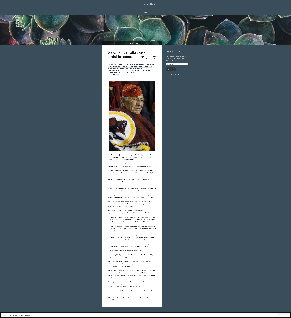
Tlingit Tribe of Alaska (123, 70)
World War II (127, 72)
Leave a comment (116, 74)
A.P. (126, 63)
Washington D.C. (136, 70)
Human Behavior (138, 64)
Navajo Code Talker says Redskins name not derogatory (132, 54)
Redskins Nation (140, 68)
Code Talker (121, 64)
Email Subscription (173, 51)
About (145, 12)
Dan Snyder (129, 64)
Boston (114, 64)
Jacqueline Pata (149, 64)
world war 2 (118, 72)
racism (127, 68)
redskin (132, 68)
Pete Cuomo (120, 68)
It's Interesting (145, 4)
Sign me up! (171, 69)
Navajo (136, 66)
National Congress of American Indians (120, 66)
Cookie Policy (29, 315)
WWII (132, 72)
